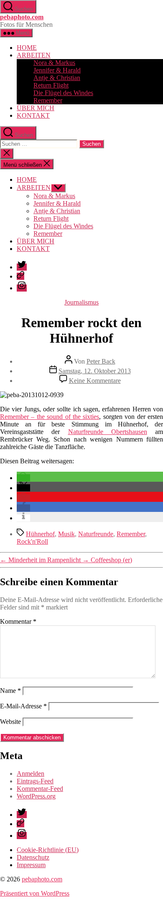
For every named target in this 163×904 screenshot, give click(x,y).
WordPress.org (36, 796)
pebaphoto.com (21, 17)
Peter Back (101, 361)
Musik (66, 533)
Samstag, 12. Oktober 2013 (95, 371)
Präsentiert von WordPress (34, 893)
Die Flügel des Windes (63, 92)
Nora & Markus (54, 62)
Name (10, 690)
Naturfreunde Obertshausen (107, 431)
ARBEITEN (34, 55)
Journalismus (81, 302)
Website (10, 721)
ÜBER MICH (35, 107)
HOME (27, 47)
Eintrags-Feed (35, 781)
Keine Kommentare (95, 380)
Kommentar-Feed (40, 788)
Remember (47, 100)
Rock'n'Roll (32, 541)
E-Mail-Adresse (23, 706)
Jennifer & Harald (57, 70)
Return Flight (51, 85)
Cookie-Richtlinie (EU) (48, 849)
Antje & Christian (56, 77)
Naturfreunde (95, 533)
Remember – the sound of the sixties (49, 416)
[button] (23, 477)
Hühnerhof (40, 533)
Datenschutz (33, 857)
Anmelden (30, 773)
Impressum (31, 864)
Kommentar (18, 621)
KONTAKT (33, 115)
